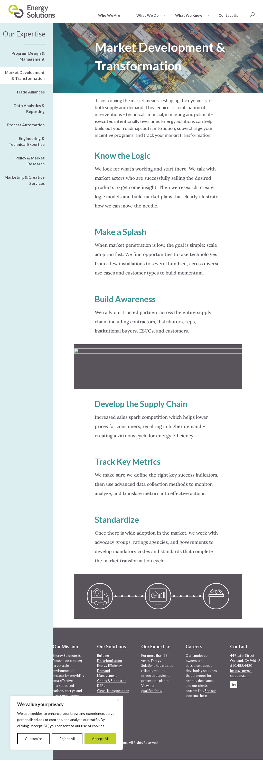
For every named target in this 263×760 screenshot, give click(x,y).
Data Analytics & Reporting (29, 108)
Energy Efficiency (109, 665)
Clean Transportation (113, 691)
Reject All (67, 738)
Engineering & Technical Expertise (27, 141)
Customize (33, 738)
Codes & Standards (111, 681)
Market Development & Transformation (25, 75)
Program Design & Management (28, 56)
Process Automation (26, 124)
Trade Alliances (30, 92)
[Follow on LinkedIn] (233, 684)
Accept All (100, 738)
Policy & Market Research (30, 161)
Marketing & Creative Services (24, 180)
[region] (66, 723)
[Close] (118, 700)
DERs (101, 685)
